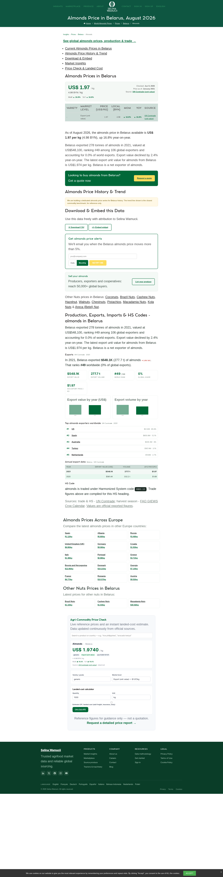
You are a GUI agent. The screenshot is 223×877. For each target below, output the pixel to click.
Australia (76, 442)
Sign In (138, 6)
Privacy (163, 789)
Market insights (90, 754)
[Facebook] (54, 773)
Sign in (138, 762)
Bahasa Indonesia (113, 784)
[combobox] (111, 635)
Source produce (91, 762)
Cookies (179, 789)
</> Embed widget (100, 227)
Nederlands (128, 784)
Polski (137, 784)
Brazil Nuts (127, 297)
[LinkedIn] (43, 773)
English (160, 6)
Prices (117, 23)
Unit (113, 693)
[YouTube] (66, 773)
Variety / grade (78, 675)
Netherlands (77, 455)
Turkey (75, 448)
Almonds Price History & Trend (86, 53)
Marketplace (73, 6)
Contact (126, 6)
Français (64, 784)
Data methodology (143, 754)
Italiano (101, 784)
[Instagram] (60, 773)
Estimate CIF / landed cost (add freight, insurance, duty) (94, 704)
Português (83, 784)
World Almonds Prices (103, 23)
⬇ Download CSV (76, 227)
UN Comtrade (105, 501)
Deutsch (73, 784)
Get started (140, 758)
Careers (112, 758)
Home (88, 23)
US (73, 429)
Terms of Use (166, 758)
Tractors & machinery (93, 767)
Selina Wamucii (51, 750)
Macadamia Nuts (134, 302)
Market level (116, 675)
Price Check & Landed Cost (84, 68)
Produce (89, 6)
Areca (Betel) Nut (87, 307)
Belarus (126, 23)
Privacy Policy (167, 754)
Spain (74, 435)
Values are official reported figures (109, 506)
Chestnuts (98, 302)
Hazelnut (71, 302)
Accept (189, 873)
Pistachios (114, 302)
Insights (58, 6)
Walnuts (84, 302)
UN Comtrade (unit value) (144, 92)
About (100, 6)
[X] (49, 773)
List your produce (143, 282)
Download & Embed (78, 58)
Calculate (80, 709)
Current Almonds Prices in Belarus (88, 48)
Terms (170, 789)
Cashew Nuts (146, 297)
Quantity (76, 693)
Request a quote (144, 178)
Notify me (97, 263)
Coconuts (111, 297)
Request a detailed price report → (111, 723)
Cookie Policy (166, 762)
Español (93, 784)
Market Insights (75, 63)
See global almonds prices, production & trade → (99, 41)
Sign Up (149, 6)
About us (113, 754)
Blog (111, 767)
